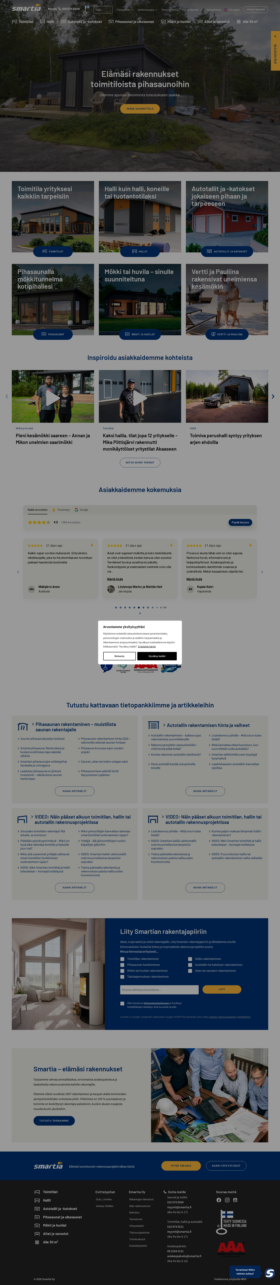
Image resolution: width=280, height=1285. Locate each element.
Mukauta (119, 656)
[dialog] (140, 642)
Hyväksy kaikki (157, 656)
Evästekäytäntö (147, 647)
